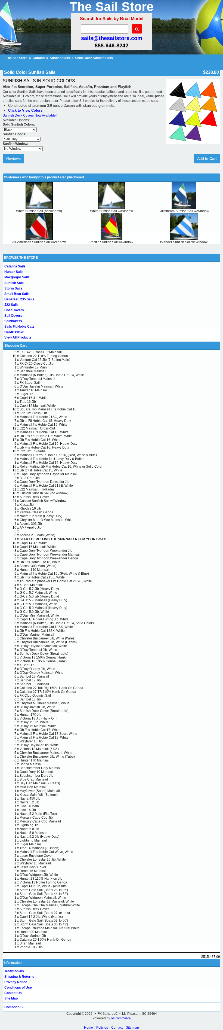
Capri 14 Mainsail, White (38, 405)
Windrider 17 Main (33, 367)
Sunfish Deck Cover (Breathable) (44, 654)
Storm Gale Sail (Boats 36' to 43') (44, 924)
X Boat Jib (27, 665)
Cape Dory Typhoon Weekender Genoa (49, 558)
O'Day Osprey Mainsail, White (41, 673)
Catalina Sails (15, 266)
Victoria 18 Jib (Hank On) (38, 718)
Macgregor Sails (17, 277)
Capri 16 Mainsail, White (38, 547)
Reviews (13, 158)
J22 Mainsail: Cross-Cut (37, 428)
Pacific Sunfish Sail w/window (111, 242)
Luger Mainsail (31, 844)
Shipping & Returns (19, 977)
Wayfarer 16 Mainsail (35, 863)
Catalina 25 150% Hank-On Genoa (45, 939)
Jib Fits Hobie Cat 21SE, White (42, 577)
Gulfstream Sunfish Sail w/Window (184, 211)
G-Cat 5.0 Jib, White (34, 612)
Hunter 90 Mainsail (34, 932)
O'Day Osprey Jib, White (37, 669)
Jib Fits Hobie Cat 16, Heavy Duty (44, 447)
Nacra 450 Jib (30, 798)
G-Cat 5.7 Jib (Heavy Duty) (39, 589)
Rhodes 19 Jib (30, 508)
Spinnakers (13, 321)
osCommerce (121, 1018)
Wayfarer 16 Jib (31, 741)
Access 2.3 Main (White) (37, 535)
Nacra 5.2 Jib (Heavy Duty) (39, 837)
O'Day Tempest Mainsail (37, 379)
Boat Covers (14, 310)
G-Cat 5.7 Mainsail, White (38, 593)
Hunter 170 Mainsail (34, 760)
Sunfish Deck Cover (34, 497)
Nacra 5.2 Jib (29, 802)
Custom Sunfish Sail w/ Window (43, 501)
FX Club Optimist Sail (35, 695)
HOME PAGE (14, 332)
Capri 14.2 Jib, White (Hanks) (41, 917)
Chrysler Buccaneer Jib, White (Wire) (47, 638)
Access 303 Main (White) (38, 566)
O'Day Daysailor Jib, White (39, 745)
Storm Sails (13, 288)
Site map (132, 1027)
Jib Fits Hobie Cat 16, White (40, 440)
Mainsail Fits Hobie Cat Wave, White (46, 852)
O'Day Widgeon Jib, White (39, 875)
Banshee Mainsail (33, 371)
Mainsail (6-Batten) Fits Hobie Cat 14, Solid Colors (57, 623)
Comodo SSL (14, 1007)
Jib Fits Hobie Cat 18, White (40, 562)
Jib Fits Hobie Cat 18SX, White (42, 631)
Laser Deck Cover (33, 867)
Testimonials (14, 971)
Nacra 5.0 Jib (29, 829)
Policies (102, 1027)
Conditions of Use (18, 987)
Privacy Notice (15, 982)
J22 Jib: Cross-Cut (33, 413)
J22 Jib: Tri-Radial (33, 451)
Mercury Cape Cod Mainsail (40, 821)
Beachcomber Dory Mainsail (40, 768)
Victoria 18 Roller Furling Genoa (43, 882)
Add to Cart (207, 158)
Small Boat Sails (17, 294)
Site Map (11, 998)
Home (88, 1027)
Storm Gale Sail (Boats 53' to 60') (44, 920)
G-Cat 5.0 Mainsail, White (38, 604)
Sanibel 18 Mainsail (34, 684)
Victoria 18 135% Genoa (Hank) (43, 661)
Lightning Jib (29, 825)
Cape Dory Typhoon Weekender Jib (46, 551)
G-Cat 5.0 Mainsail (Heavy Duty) (43, 608)
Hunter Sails (13, 272)
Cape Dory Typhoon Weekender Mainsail (50, 554)
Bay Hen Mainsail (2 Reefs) (40, 783)
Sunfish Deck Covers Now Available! (30, 115)
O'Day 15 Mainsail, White (38, 726)
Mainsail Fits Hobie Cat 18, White (44, 737)
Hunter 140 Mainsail (34, 570)
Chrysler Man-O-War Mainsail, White (46, 520)
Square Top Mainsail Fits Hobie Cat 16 (48, 409)
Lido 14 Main (29, 806)
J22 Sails (11, 305)
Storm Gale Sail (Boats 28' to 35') (44, 890)
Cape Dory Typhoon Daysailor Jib (44, 482)
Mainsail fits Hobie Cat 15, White (43, 424)
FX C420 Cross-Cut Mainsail (41, 352)
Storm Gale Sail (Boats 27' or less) (45, 913)
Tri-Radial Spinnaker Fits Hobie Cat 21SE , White (56, 581)
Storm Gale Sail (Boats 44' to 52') (44, 894)
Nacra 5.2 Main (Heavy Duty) (41, 516)
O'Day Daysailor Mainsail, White (43, 646)
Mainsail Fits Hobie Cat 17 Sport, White (48, 734)
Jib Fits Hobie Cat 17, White (40, 730)
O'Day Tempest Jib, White (38, 650)
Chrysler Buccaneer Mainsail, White (46, 753)
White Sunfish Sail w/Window (111, 211)
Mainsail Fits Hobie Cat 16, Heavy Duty (48, 463)
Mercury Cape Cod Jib (36, 817)
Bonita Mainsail (31, 764)
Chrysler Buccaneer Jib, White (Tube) (47, 756)
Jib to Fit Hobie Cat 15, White (41, 470)
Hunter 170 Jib (30, 715)
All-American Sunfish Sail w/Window (39, 242)
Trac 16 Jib (28, 402)
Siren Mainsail (30, 943)
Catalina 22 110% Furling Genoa (44, 356)
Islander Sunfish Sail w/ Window (183, 242)
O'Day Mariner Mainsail (37, 634)
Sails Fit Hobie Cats (19, 326)
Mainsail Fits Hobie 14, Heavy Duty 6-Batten (52, 459)
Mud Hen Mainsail (33, 787)
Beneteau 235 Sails (19, 299)
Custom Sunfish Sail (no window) (44, 493)
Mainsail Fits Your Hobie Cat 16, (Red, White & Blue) (58, 455)
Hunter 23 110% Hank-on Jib (41, 878)
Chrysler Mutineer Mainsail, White (44, 703)
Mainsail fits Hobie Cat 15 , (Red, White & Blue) (54, 573)
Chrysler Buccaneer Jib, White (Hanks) (48, 642)
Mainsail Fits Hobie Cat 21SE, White (46, 485)
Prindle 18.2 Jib (31, 947)
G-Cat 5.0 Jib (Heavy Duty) (39, 596)
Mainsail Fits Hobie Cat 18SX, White (46, 627)
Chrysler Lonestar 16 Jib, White (43, 859)
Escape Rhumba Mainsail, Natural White (49, 928)
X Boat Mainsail (31, 585)
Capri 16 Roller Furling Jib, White (44, 619)
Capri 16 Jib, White (34, 398)
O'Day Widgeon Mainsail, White (43, 898)
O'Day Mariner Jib (33, 936)
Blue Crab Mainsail (34, 779)
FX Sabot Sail (30, 383)
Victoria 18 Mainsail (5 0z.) (39, 749)
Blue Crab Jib (30, 478)
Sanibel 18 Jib (30, 699)
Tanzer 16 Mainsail (34, 390)
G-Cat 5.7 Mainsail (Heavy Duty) (43, 600)
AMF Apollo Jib (31, 527)
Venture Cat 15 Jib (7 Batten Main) (45, 360)
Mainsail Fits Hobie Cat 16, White (44, 432)
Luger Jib (26, 394)
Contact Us (13, 993)
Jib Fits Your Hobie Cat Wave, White (46, 436)
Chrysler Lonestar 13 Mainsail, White (47, 901)
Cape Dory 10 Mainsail (37, 772)
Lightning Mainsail (33, 840)
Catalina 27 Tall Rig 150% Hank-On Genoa (51, 688)
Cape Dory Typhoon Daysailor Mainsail (49, 474)
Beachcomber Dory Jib (36, 776)
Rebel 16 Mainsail (33, 871)
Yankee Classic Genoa (36, 512)
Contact (117, 1027)
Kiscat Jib (27, 505)
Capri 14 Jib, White (34, 543)
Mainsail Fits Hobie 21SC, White (43, 417)
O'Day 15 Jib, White (34, 722)
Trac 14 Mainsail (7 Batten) (39, 848)
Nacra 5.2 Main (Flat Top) (38, 814)
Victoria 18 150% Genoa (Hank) (43, 657)
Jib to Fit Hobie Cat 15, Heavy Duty (45, 421)
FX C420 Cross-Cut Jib (37, 363)
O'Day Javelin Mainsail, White (41, 386)
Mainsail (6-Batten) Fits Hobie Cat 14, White (52, 375)
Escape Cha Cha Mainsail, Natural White (50, 905)
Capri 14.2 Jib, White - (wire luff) (43, 886)
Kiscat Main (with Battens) (39, 795)
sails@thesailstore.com (111, 38)
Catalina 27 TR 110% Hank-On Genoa (48, 692)
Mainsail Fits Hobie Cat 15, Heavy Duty (48, 444)
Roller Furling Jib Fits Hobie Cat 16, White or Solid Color (61, 466)
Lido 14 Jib (28, 810)
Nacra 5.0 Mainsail (33, 833)
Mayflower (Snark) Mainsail (40, 791)
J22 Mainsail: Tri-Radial (37, 489)
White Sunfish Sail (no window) (39, 211)
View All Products (18, 337)
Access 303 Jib (31, 524)
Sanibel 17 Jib (30, 680)
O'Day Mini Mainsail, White (39, 615)
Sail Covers (13, 316)
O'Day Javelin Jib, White (37, 707)
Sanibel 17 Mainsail (34, 676)
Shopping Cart (16, 346)
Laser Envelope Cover (36, 856)
